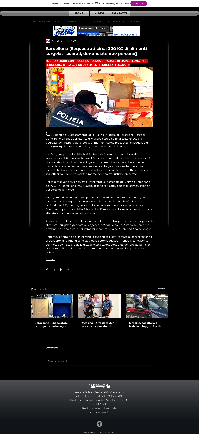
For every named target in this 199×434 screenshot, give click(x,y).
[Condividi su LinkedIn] (61, 269)
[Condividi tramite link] (68, 269)
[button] (164, 21)
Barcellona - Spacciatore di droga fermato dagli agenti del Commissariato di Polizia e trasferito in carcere (52, 324)
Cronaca (73, 21)
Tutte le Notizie (45, 21)
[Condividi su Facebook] (47, 269)
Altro (135, 21)
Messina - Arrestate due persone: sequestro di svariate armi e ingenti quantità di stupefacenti (98, 324)
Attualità (115, 21)
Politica (94, 21)
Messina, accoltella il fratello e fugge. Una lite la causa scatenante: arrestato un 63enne (145, 324)
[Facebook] (99, 424)
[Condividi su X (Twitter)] (54, 269)
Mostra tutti (162, 288)
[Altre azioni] (151, 41)
